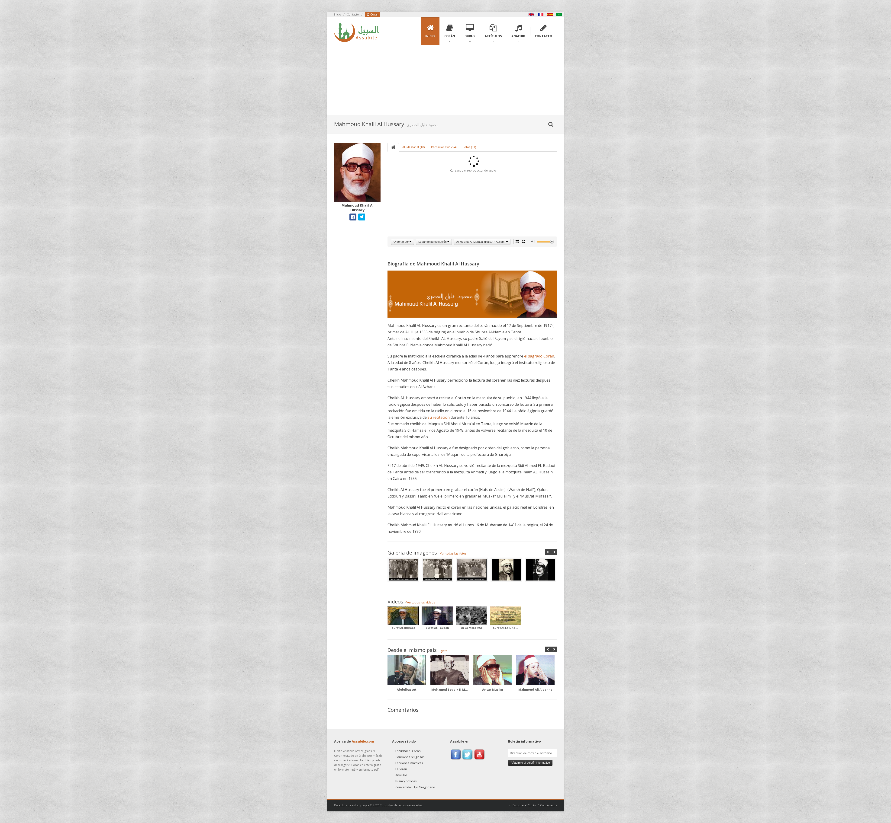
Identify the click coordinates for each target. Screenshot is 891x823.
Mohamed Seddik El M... (449, 689)
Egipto (443, 651)
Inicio (337, 14)
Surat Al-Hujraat (403, 627)
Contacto (353, 14)
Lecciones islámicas (409, 763)
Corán (374, 14)
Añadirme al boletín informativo (530, 762)
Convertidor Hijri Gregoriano (415, 787)
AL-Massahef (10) (413, 147)
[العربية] (559, 14)
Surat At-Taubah (437, 627)
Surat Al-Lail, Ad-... (505, 627)
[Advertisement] (445, 80)
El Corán (401, 769)
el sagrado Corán (539, 356)
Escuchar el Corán (408, 751)
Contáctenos (548, 805)
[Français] (540, 14)
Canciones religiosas (410, 757)
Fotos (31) (469, 147)
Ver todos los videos (420, 602)
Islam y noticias (406, 781)
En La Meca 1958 (471, 627)
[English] (531, 14)
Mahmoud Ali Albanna (535, 689)
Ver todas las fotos (453, 553)
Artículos (401, 775)
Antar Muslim (492, 689)
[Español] (550, 14)
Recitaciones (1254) (443, 147)
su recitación (439, 417)
